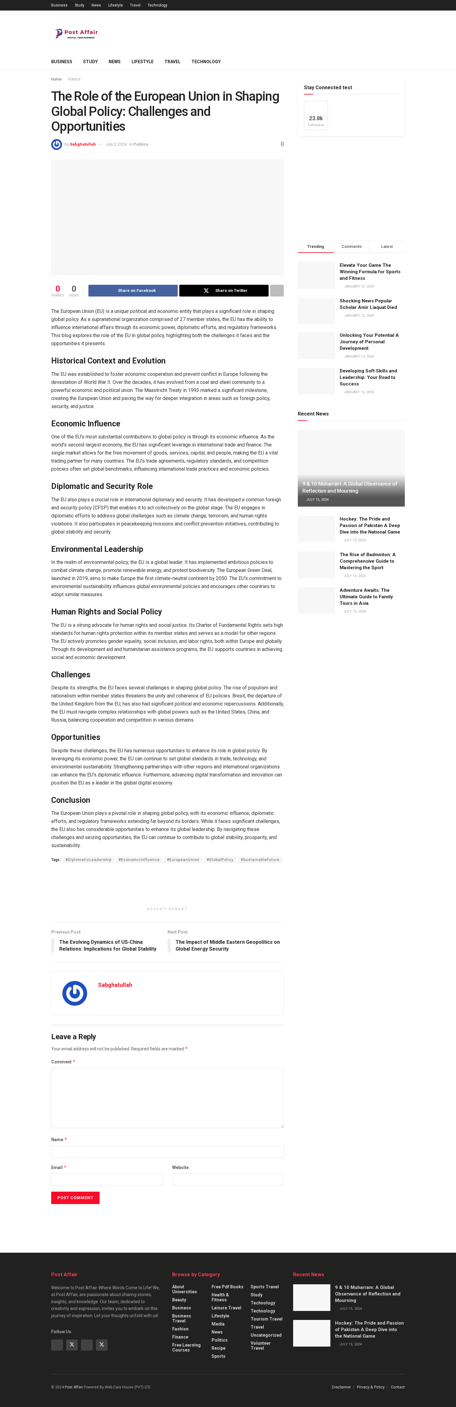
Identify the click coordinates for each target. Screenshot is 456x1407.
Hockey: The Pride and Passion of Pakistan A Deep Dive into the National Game (370, 525)
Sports (219, 1356)
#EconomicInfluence (139, 860)
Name (59, 1139)
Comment (63, 1062)
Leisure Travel (226, 1307)
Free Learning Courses (186, 1347)
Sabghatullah (83, 144)
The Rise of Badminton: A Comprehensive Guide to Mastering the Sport (368, 561)
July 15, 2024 (317, 500)
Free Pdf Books (228, 1286)
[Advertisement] (292, 31)
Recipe (219, 1348)
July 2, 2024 (116, 144)
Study (79, 5)
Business (59, 5)
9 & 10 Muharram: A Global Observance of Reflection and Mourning (367, 1294)
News (96, 5)
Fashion (180, 1328)
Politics (74, 79)
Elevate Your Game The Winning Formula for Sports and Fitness (370, 271)
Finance (180, 1336)
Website (180, 1167)
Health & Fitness (220, 1297)
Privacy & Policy (371, 1387)
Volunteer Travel (261, 1346)
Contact (398, 1387)
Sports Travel (265, 1286)
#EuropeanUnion (183, 860)
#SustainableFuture (260, 860)
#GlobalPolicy (220, 860)
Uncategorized (266, 1335)
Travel (135, 5)
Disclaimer (341, 1387)
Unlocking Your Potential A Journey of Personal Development (369, 341)
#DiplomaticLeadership (88, 860)
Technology (158, 5)
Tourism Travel (267, 1319)
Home (56, 79)
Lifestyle (115, 5)
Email (59, 1167)
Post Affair (74, 1387)
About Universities (184, 1289)
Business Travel (181, 1318)
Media (218, 1323)
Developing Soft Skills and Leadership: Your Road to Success (368, 377)
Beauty (179, 1299)
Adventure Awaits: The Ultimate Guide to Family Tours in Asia (366, 596)
